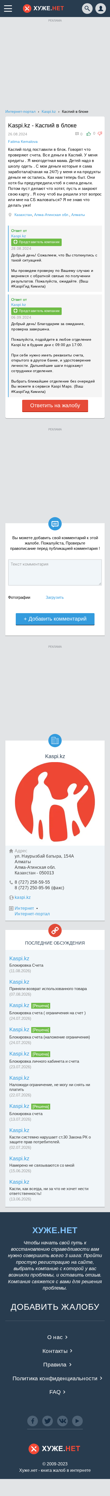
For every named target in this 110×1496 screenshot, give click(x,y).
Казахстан (23, 215)
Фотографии (19, 597)
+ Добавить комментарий (55, 619)
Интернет (24, 908)
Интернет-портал (32, 914)
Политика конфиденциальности (55, 1378)
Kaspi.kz (18, 236)
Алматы (78, 215)
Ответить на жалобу (55, 405)
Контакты (54, 1351)
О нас (55, 1337)
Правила (54, 1364)
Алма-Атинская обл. (51, 215)
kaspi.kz (23, 897)
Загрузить (55, 597)
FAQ (55, 1392)
